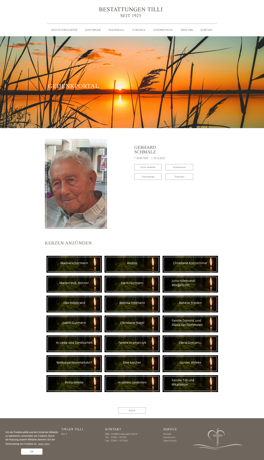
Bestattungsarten (64, 30)
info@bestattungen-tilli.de (124, 433)
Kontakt (207, 30)
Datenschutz (169, 440)
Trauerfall (116, 30)
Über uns (187, 30)
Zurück (132, 410)
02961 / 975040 (119, 440)
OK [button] (31, 451)
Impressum (169, 437)
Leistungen (93, 30)
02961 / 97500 (119, 437)
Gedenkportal (163, 30)
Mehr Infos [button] (44, 443)
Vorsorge (139, 30)
